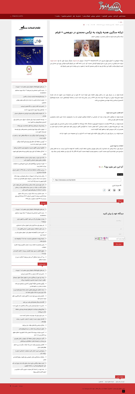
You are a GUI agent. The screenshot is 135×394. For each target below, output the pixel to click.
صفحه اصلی (122, 16)
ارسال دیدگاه (118, 244)
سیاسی (110, 16)
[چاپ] (83, 25)
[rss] (10, 386)
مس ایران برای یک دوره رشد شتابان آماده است (32, 315)
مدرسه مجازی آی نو (109, 382)
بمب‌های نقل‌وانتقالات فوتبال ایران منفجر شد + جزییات (30, 87)
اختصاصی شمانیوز (67, 16)
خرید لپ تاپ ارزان (120, 382)
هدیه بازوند (76, 61)
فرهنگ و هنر (86, 16)
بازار (74, 16)
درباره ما (21, 386)
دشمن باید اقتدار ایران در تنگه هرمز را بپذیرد (32, 106)
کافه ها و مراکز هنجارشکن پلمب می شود (33, 302)
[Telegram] (119, 190)
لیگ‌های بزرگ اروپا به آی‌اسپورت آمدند (34, 110)
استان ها (78, 16)
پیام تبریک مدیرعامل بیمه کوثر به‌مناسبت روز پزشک (30, 126)
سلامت (58, 16)
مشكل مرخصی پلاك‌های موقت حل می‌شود (33, 325)
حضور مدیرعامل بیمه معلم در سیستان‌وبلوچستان (31, 329)
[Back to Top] (123, 391)
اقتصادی (104, 16)
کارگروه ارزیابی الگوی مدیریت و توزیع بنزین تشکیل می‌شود (29, 148)
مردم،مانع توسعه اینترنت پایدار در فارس (33, 96)
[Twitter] (109, 190)
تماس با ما (14, 386)
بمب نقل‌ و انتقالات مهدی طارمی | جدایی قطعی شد (30, 229)
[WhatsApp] (114, 190)
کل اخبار (115, 16)
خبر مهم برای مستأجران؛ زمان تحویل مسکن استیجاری (30, 225)
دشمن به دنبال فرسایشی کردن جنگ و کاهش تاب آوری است (28, 306)
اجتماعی (98, 16)
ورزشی (93, 16)
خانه (121, 22)
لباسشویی (101, 382)
